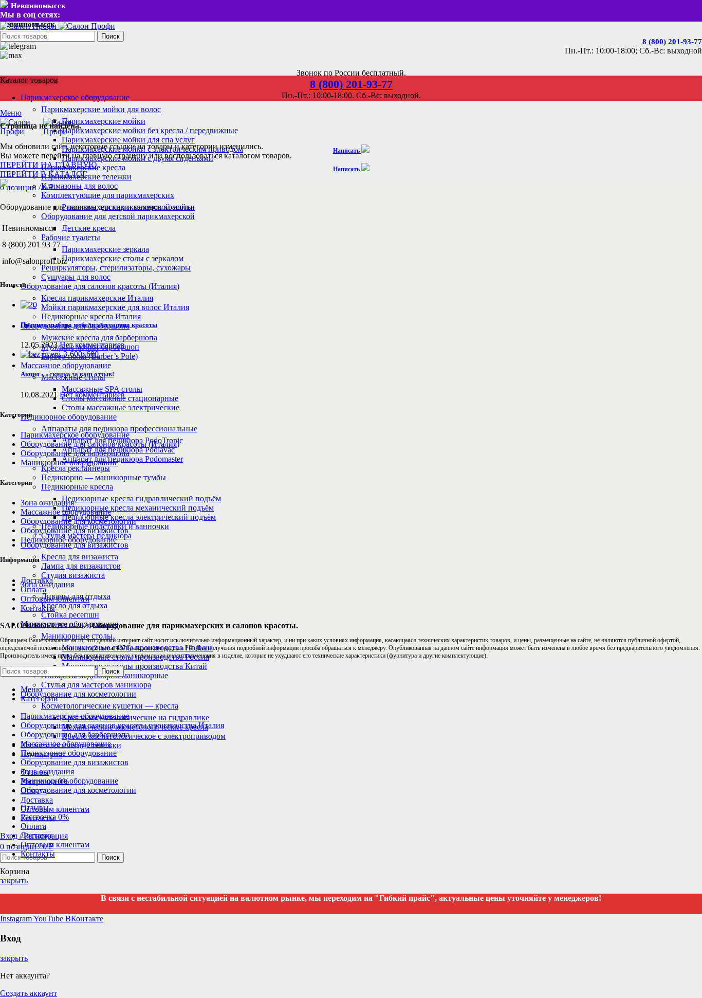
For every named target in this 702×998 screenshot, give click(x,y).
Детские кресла (89, 228)
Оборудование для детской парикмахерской (118, 216)
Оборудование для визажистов (74, 530)
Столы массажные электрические (120, 407)
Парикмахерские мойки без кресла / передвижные (150, 130)
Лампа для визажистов (81, 565)
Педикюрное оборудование (69, 539)
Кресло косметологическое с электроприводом (144, 736)
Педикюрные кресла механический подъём (138, 507)
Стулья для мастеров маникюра (96, 684)
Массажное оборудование (66, 511)
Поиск (110, 36)
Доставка (37, 580)
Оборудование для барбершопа (75, 453)
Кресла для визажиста (79, 556)
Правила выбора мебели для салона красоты (89, 325)
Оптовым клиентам (55, 598)
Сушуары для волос (75, 277)
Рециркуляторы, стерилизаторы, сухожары (116, 267)
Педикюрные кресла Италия (91, 316)
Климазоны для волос (79, 186)
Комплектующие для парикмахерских (107, 195)
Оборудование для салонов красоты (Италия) (100, 444)
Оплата (33, 589)
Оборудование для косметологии (78, 521)
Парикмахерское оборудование (75, 434)
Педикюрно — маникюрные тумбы (103, 477)
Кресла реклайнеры (75, 468)
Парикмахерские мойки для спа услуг (128, 139)
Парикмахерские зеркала (105, 249)
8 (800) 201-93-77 (672, 42)
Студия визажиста (73, 575)
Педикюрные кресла (77, 486)
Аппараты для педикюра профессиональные (119, 428)
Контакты (38, 608)
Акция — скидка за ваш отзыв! (67, 374)
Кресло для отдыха (74, 605)
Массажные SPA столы (102, 389)
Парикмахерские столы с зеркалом (122, 258)
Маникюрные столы (77, 635)
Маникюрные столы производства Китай (134, 666)
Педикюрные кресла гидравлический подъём (141, 498)
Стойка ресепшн (70, 614)
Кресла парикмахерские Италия (97, 298)
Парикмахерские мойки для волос (101, 109)
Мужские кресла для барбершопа (99, 337)
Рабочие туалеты (70, 237)
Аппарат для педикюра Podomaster (122, 459)
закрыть (14, 880)
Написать (347, 150)
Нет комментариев (92, 344)
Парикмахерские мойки (103, 121)
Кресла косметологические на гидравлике (135, 717)
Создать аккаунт (28, 993)
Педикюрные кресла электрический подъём (139, 517)
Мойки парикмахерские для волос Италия (115, 307)
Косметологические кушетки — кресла (109, 705)
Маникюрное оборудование (69, 462)
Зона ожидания (47, 502)
